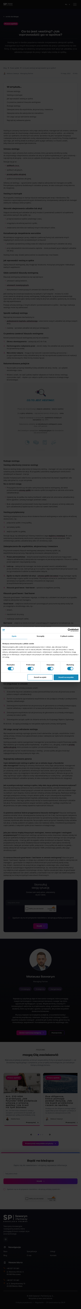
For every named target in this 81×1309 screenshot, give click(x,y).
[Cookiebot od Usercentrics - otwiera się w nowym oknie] (69, 630)
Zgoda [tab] (14, 636)
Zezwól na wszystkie (66, 677)
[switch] (31, 668)
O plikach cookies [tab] (67, 636)
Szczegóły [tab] (40, 636)
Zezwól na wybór (40, 677)
